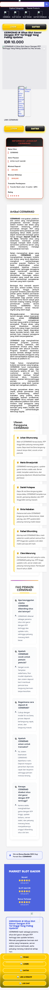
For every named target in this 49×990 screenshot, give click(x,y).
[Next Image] (45, 68)
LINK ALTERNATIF (26, 976)
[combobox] (22, 4)
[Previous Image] (4, 68)
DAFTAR (36, 27)
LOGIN (13, 27)
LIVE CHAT (26, 983)
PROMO (26, 957)
